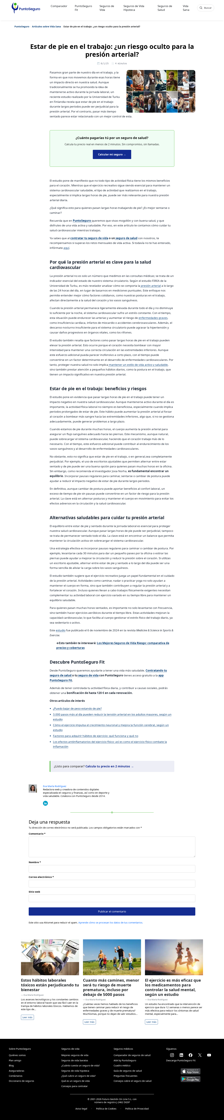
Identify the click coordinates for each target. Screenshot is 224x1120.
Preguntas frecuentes (125, 1075)
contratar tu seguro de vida (89, 238)
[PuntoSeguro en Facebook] (191, 1055)
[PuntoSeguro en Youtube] (209, 1055)
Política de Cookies (106, 1108)
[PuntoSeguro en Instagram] (172, 1055)
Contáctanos (15, 1075)
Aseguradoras (16, 1070)
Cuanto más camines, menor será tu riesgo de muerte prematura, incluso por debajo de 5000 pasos (111, 987)
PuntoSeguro (21, 26)
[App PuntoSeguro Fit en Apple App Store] (190, 1070)
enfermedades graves (153, 318)
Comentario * (37, 833)
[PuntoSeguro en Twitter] (200, 1055)
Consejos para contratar (74, 1086)
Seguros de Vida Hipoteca (133, 8)
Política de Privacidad (137, 1108)
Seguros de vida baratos (74, 1060)
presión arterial (150, 286)
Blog (11, 1065)
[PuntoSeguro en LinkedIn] (181, 1055)
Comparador (59, 6)
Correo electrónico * (41, 877)
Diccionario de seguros (21, 1080)
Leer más (27, 1017)
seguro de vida (88, 675)
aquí (66, 248)
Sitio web (34, 891)
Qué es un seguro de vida (75, 1080)
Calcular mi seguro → (112, 154)
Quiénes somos (17, 1055)
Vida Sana (186, 8)
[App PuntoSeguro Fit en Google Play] (190, 1077)
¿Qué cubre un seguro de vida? (78, 1075)
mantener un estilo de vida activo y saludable (138, 365)
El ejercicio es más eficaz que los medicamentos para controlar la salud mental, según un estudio (173, 987)
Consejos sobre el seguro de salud (133, 1080)
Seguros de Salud (165, 8)
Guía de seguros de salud (128, 1070)
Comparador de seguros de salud (132, 1055)
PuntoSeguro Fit (83, 8)
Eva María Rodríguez (54, 786)
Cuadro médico (122, 1065)
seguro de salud (126, 238)
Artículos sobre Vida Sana (46, 26)
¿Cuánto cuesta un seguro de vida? (80, 1065)
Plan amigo (15, 1060)
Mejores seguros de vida (74, 1055)
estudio (60, 630)
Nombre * (35, 862)
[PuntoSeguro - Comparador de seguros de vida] (26, 7)
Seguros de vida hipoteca (75, 1070)
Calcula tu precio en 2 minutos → (109, 766)
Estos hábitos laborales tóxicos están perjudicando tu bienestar (50, 984)
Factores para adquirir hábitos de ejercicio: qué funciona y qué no (95, 736)
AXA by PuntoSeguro (125, 1060)
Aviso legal (81, 1108)
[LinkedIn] (45, 803)
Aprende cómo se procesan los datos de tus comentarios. (110, 922)
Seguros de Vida (107, 8)
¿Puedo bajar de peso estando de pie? (77, 708)
